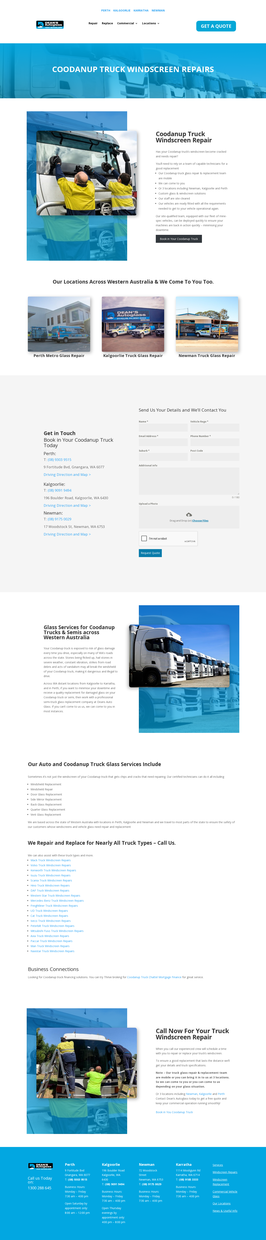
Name (143, 421)
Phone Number (200, 436)
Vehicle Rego (199, 421)
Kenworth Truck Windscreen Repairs (53, 870)
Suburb (144, 450)
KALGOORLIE (121, 10)
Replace (107, 23)
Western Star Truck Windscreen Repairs (55, 895)
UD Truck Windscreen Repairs (49, 911)
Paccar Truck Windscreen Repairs (51, 941)
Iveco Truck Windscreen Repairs (51, 921)
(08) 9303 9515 (59, 459)
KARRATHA (141, 10)
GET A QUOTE (216, 26)
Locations (149, 23)
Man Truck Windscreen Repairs (50, 946)
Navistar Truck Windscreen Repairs (52, 951)
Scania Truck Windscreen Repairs (51, 880)
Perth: (50, 453)
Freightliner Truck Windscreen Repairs (54, 905)
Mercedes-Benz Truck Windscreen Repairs (57, 900)
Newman (53, 513)
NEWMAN (158, 10)
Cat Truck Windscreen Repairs (49, 916)
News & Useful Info (225, 1211)
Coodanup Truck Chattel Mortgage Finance (154, 977)
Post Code (196, 450)
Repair (93, 23)
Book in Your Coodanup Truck (179, 239)
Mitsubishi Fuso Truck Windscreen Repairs (57, 931)
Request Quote (150, 553)
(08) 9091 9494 (59, 490)
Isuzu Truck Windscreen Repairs (50, 875)
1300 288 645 (39, 1187)
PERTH (105, 10)
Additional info (148, 465)
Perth (221, 1094)
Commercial (125, 23)
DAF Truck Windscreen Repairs (50, 890)
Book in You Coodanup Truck (174, 1112)
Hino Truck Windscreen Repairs (50, 885)
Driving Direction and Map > (67, 474)
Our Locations (222, 1203)
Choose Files (200, 520)
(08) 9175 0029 (59, 519)
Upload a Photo (148, 503)
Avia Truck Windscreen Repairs (50, 936)
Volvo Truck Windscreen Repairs (51, 865)
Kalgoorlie (54, 484)
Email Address (148, 436)
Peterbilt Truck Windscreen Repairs (52, 926)
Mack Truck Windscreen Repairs (51, 860)
